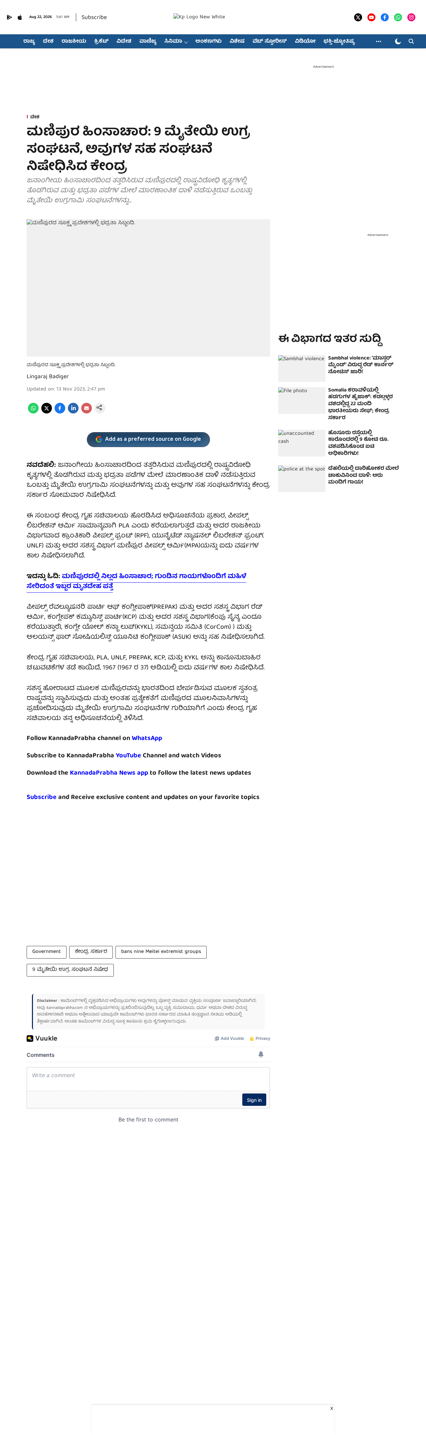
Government (46, 952)
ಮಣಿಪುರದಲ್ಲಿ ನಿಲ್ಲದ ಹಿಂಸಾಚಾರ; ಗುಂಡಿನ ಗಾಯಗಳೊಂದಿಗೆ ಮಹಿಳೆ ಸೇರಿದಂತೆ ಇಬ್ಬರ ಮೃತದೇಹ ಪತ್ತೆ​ (136, 581)
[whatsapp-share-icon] (33, 412)
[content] (142, 756)
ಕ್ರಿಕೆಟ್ (101, 41)
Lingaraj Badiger (48, 377)
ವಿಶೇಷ (237, 41)
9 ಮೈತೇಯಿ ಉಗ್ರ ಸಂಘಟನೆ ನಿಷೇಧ (70, 970)
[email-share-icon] (86, 412)
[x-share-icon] (46, 412)
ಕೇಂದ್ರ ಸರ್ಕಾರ (91, 952)
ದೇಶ (48, 41)
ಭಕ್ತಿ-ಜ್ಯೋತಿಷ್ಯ (339, 41)
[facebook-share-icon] (60, 412)
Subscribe (94, 18)
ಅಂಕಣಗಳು (208, 41)
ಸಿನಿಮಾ (173, 41)
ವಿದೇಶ (123, 41)
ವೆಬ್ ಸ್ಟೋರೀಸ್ (270, 41)
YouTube (128, 756)
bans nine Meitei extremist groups (161, 952)
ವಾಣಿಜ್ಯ (147, 41)
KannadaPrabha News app (109, 773)
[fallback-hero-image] (301, 368)
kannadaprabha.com (65, 1008)
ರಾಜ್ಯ (29, 41)
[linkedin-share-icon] (73, 412)
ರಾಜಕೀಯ (74, 41)
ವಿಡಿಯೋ (305, 41)
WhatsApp (147, 738)
